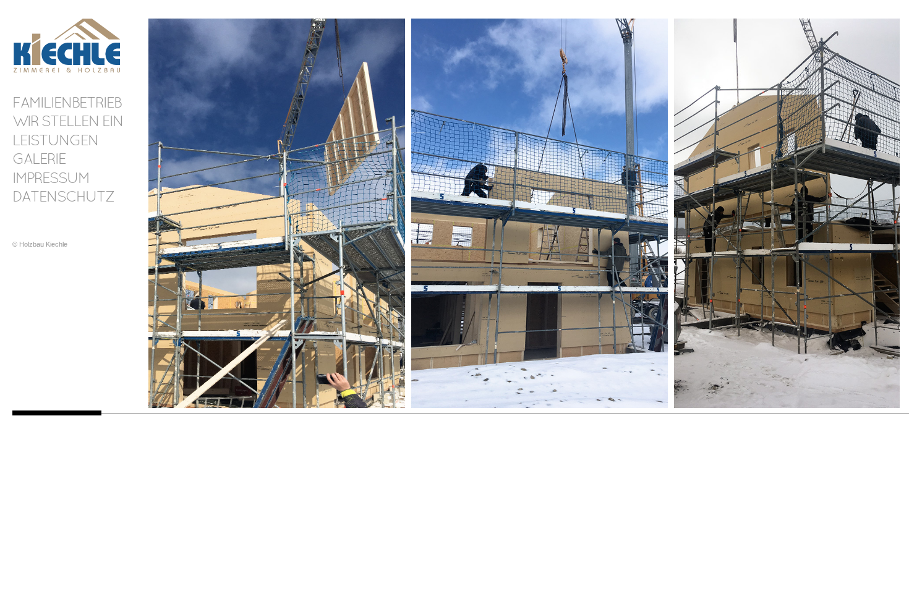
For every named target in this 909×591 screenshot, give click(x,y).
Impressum (50, 179)
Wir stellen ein (67, 122)
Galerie (39, 160)
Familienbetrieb (66, 104)
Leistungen (55, 141)
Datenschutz (63, 198)
